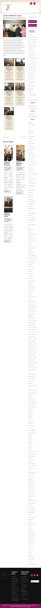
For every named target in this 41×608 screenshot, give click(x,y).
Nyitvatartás (30, 145)
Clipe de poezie (31, 559)
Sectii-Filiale (30, 245)
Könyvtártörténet (31, 143)
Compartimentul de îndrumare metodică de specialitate (32, 306)
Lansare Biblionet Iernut (7, 214)
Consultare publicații (32, 392)
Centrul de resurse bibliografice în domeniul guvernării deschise (16, 599)
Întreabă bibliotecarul (32, 406)
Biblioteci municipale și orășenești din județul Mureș (32, 313)
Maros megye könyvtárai (16, 590)
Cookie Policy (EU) (31, 510)
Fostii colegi (30, 479)
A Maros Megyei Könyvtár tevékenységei (31, 134)
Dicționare (30, 446)
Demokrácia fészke (32, 322)
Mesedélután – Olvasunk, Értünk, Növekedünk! (31, 51)
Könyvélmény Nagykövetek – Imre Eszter (32, 93)
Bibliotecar (6, 169)
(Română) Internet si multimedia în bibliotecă (32, 381)
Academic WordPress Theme (7, 605)
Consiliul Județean (24, 599)
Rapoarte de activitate (25, 593)
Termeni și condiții (31, 503)
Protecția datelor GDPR (25, 580)
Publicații (30, 435)
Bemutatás (30, 141)
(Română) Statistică (32, 500)
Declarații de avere (32, 517)
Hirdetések (30, 122)
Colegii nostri (30, 477)
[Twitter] (35, 575)
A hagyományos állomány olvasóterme (31, 271)
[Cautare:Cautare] (32, 17)
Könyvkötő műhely (31, 301)
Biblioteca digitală (31, 404)
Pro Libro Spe (30, 484)
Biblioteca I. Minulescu (15, 581)
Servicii (29, 371)
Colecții (29, 418)
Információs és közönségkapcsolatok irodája (32, 174)
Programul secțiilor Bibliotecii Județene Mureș (32, 241)
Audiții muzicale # (31, 399)
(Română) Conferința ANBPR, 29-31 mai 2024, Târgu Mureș (32, 181)
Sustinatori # (30, 489)
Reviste (29, 449)
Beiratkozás (30, 169)
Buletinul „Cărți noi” (32, 451)
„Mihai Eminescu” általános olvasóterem (31, 264)
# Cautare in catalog (15, 588)
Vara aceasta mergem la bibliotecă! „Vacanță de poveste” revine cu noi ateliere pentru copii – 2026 (32, 40)
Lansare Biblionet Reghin (19, 163)
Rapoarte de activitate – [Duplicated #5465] (32, 522)
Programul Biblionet (32, 334)
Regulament (23, 588)
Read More (8, 191)
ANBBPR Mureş (14, 592)
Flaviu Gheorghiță (27, 606)
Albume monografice (32, 453)
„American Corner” (32, 290)
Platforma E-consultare (15, 596)
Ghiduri (29, 439)
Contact (29, 554)
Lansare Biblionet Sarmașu (7, 163)
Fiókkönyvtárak (31, 364)
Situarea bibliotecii (32, 148)
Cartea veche (30, 423)
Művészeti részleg (31, 287)
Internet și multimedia (32, 402)
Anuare (29, 444)
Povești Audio (14, 585)
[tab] (31, 3)
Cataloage (30, 437)
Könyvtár (30, 129)
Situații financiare (31, 531)
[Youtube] (37, 575)
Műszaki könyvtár (31, 280)
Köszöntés (30, 138)
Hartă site (30, 561)
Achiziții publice (31, 538)
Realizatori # (30, 486)
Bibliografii (30, 442)
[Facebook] (32, 575)
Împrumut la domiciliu (32, 390)
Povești (29, 250)
